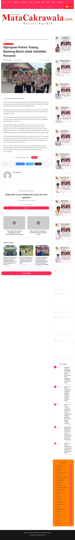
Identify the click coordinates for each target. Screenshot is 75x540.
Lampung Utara (60, 502)
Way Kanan (58, 482)
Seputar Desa (16, 2)
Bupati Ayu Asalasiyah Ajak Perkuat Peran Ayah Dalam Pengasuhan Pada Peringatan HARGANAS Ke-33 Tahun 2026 (67, 375)
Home (3, 2)
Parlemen (30, 2)
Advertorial (59, 2)
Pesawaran (58, 497)
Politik (42, 2)
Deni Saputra (9, 60)
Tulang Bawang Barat (17, 39)
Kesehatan (23, 2)
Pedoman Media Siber (41, 535)
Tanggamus (59, 492)
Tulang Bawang (59, 480)
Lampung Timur (60, 489)
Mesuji (57, 494)
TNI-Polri (53, 2)
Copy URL (34, 157)
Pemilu (57, 506)
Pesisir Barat (59, 485)
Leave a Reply (26, 273)
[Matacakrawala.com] (37, 19)
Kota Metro (58, 499)
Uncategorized (59, 465)
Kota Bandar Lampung (61, 487)
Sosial (47, 2)
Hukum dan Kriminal (60, 472)
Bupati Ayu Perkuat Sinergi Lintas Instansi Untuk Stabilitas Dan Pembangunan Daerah (68, 448)
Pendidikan (37, 2)
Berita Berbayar (59, 509)
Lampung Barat (59, 504)
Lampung (9, 2)
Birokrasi (58, 511)
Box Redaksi (32, 535)
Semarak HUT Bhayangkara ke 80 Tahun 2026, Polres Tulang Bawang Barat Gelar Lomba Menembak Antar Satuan (26, 260)
